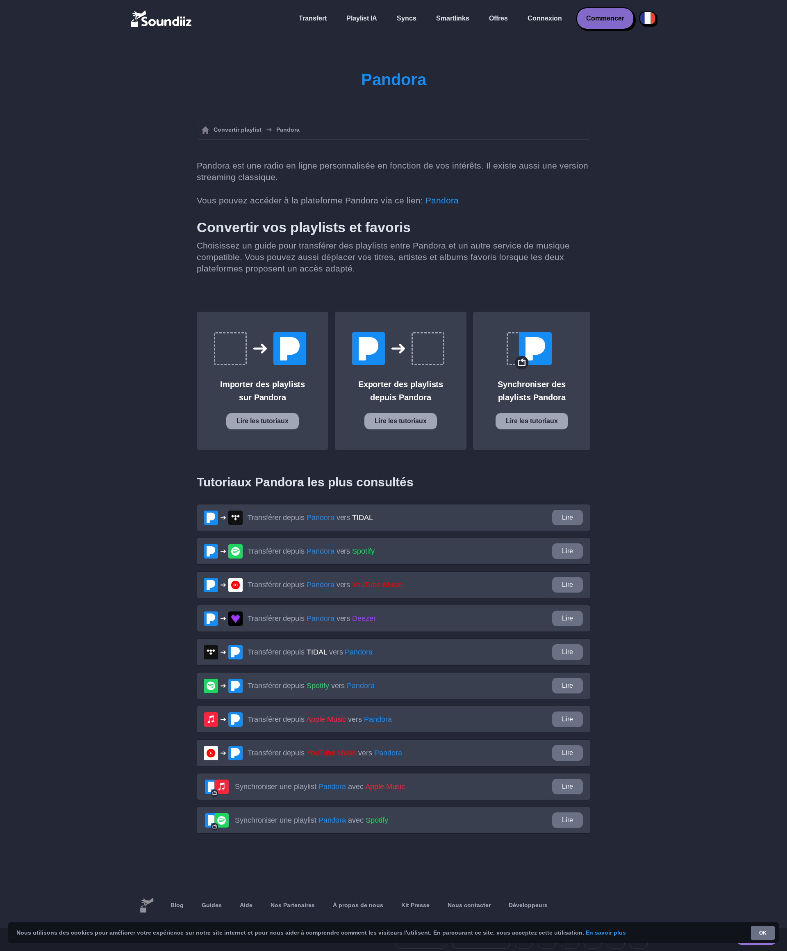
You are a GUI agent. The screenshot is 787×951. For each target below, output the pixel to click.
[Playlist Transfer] (162, 18)
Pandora (442, 200)
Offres (498, 18)
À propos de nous (358, 905)
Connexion (545, 18)
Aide (246, 905)
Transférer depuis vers (310, 517)
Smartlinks (452, 18)
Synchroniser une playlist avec (320, 786)
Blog (177, 905)
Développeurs (528, 905)
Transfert (313, 18)
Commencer (605, 18)
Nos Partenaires (293, 905)
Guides (212, 905)
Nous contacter (469, 905)
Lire (567, 517)
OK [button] (763, 933)
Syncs (406, 18)
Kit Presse (415, 905)
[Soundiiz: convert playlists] (146, 905)
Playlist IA (361, 18)
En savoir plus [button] (606, 932)
